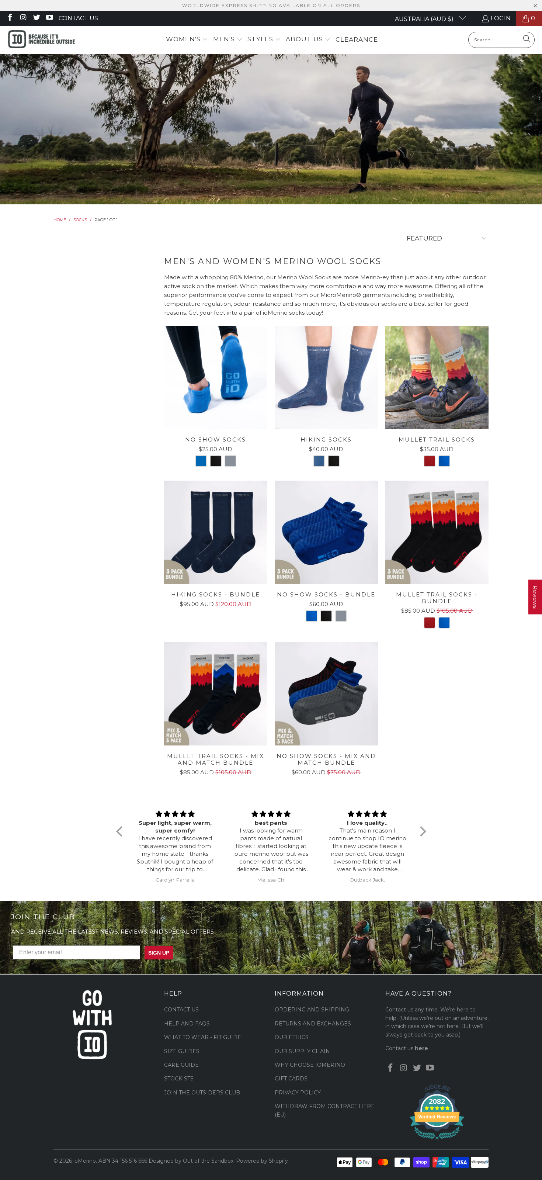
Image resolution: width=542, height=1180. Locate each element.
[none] (201, 461)
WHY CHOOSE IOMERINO (310, 1065)
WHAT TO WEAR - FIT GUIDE (202, 1037)
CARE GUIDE (181, 1065)
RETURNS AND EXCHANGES (313, 1023)
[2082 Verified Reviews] (437, 1141)
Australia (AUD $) (425, 19)
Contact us (78, 18)
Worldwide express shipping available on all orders (271, 5)
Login (501, 18)
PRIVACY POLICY (298, 1092)
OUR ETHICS (292, 1037)
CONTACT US (181, 1009)
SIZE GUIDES (181, 1051)
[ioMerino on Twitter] (36, 18)
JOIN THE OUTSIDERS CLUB (202, 1092)
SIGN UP (158, 953)
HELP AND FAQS (187, 1023)
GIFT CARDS (291, 1078)
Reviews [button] (535, 596)
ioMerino (84, 1160)
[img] (175, 814)
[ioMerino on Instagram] (23, 18)
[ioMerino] (41, 40)
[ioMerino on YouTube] (49, 18)
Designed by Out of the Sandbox (191, 1160)
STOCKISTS (179, 1078)
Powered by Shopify (262, 1160)
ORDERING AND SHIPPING (312, 1009)
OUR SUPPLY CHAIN (302, 1051)
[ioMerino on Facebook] (10, 18)
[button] (187, 39)
